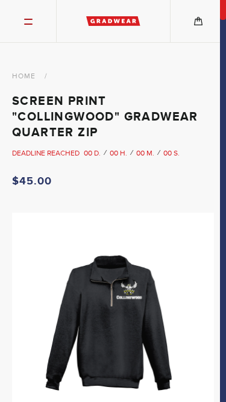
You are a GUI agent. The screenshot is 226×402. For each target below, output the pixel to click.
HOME (24, 76)
